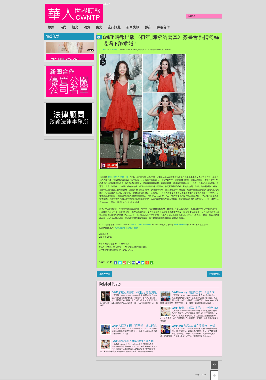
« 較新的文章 (104, 274)
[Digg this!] (133, 263)
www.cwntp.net (180, 224)
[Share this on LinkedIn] (142, 263)
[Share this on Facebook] (115, 263)
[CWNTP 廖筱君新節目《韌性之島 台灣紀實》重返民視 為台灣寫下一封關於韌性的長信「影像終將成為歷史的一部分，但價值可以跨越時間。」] (105, 296)
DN (100, 37)
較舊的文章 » (214, 274)
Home (105, 49)
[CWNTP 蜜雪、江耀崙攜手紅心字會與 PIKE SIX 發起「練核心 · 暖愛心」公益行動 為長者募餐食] (165, 311)
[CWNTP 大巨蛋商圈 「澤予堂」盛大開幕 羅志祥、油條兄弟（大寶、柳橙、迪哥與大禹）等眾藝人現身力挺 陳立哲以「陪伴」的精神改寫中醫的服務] (105, 329)
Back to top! (214, 365)
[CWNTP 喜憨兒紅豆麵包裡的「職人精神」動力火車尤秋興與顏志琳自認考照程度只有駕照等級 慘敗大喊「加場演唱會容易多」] (105, 344)
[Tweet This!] (120, 263)
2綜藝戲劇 (113, 49)
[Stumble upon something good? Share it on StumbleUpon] (129, 263)
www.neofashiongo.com (141, 224)
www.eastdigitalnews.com (126, 228)
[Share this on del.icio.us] (138, 263)
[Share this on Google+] (124, 263)
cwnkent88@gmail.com (118, 177)
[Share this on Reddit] (147, 263)
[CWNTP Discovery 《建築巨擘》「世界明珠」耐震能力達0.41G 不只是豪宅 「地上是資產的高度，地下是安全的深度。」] (165, 296)
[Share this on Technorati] (151, 263)
